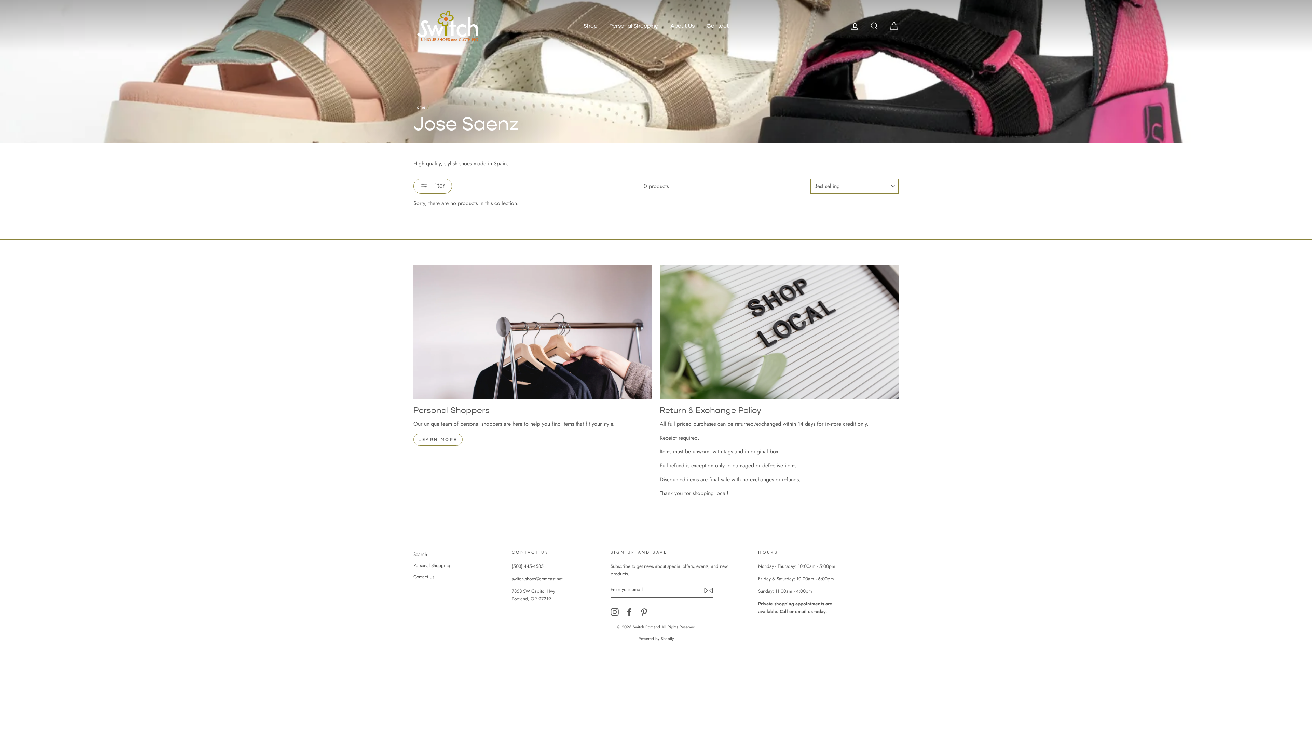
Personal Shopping (633, 26)
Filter (438, 185)
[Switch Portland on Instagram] (615, 612)
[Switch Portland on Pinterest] (644, 612)
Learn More (438, 439)
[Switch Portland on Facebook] (629, 612)
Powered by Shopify (656, 639)
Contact (718, 26)
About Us (682, 26)
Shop (590, 26)
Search (420, 554)
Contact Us (423, 576)
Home (419, 107)
